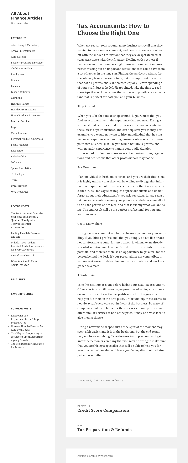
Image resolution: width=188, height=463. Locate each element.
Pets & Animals (19, 144)
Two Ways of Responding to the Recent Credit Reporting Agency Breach (27, 337)
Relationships (18, 156)
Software (16, 162)
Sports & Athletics (21, 168)
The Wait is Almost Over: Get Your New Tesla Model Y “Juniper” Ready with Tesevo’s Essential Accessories (27, 220)
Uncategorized (19, 185)
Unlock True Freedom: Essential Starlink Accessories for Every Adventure (27, 246)
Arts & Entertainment (23, 51)
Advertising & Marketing (25, 45)
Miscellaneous (19, 133)
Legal (14, 127)
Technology (17, 174)
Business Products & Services (27, 62)
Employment (18, 74)
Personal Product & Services (27, 138)
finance (15, 80)
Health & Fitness (20, 103)
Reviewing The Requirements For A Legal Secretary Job (25, 319)
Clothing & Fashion (21, 68)
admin (106, 380)
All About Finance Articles (26, 16)
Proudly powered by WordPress (95, 455)
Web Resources (19, 191)
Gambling (16, 97)
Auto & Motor (18, 56)
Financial (16, 86)
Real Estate (17, 150)
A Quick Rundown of (22, 255)
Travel (14, 180)
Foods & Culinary (20, 92)
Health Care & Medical (23, 109)
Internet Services (20, 121)
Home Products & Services (26, 115)
